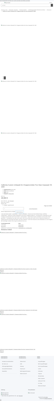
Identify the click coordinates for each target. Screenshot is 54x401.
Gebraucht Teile (41, 381)
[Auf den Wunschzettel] (4, 23)
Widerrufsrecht (23, 373)
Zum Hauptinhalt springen (6, 0)
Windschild (20, 226)
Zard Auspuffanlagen (42, 366)
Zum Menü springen (25, 0)
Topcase (40, 373)
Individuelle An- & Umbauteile (25, 228)
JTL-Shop (46, 397)
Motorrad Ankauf (42, 385)
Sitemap (22, 366)
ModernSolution (48, 398)
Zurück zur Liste (4, 9)
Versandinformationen (7, 368)
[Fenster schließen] (2, 20)
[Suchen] (52, 5)
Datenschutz (23, 361)
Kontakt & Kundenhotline (7, 361)
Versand (12, 201)
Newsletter (4, 371)
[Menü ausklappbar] (2, 2)
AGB (21, 364)
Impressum (22, 368)
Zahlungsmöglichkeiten (7, 366)
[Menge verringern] (2, 208)
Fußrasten (40, 371)
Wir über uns (5, 364)
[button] (45, 2)
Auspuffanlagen (41, 361)
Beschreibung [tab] (19, 212)
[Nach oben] (0, 400)
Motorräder (21, 225)
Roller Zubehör (41, 378)
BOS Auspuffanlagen (42, 364)
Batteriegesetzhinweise (25, 371)
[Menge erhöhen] (25, 208)
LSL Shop (40, 383)
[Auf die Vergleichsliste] (2, 23)
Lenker (39, 368)
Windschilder (41, 376)
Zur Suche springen (16, 0)
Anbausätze (11, 193)
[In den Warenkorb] (2, 18)
